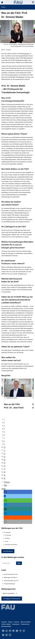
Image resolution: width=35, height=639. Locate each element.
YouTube (16, 630)
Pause (3, 488)
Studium (7, 538)
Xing (23, 630)
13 (4, 456)
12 (4, 453)
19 (4, 475)
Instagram (3, 630)
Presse (10, 622)
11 (4, 450)
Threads (10, 634)
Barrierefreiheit (6, 626)
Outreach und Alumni (11, 544)
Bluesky (13, 630)
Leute (6, 541)
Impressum (16, 624)
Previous (7, 482)
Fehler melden (6, 624)
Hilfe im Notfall (25, 622)
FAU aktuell (7, 532)
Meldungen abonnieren (10, 577)
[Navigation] (33, 2)
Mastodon (10, 630)
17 (4, 469)
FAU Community (6, 634)
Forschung (8, 535)
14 (4, 460)
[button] (5, 492)
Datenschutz (25, 624)
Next (5, 485)
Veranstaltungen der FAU (11, 580)
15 (4, 463)
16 (4, 466)
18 (4, 472)
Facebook (20, 630)
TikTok (6, 630)
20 (4, 478)
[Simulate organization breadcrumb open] (2, 2)
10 (4, 447)
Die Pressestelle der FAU (11, 574)
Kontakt (4, 622)
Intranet (16, 622)
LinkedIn (3, 634)
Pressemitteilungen (9, 583)
